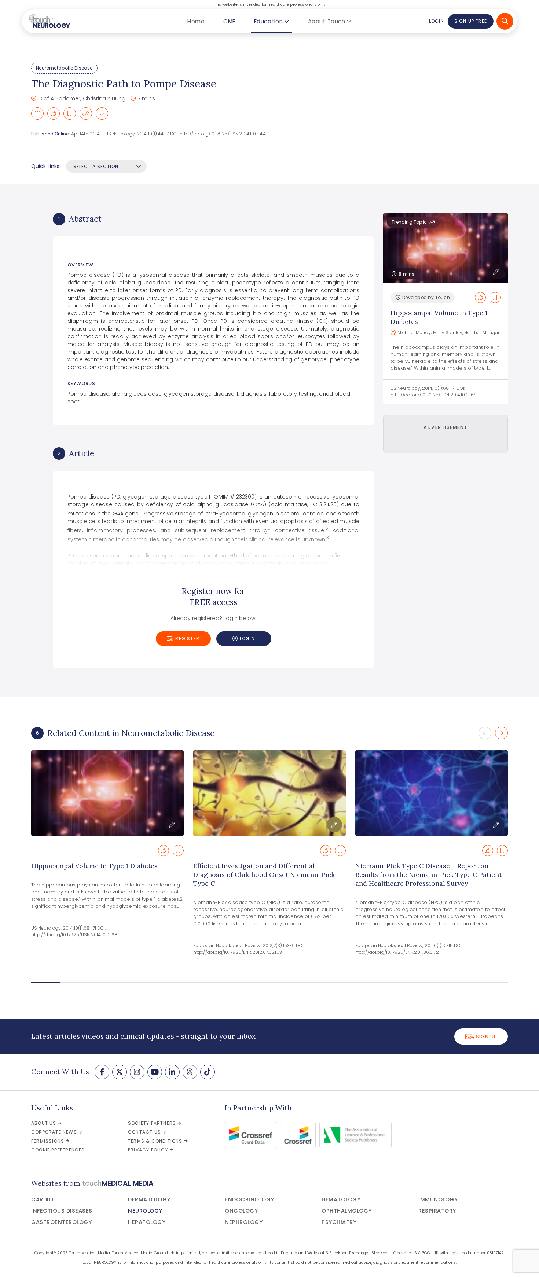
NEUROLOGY (145, 1210)
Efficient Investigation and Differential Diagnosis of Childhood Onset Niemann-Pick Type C (264, 875)
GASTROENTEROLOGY (61, 1222)
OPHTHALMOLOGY (347, 1210)
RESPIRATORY (437, 1210)
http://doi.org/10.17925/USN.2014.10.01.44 (223, 134)
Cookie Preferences (58, 1150)
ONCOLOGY (241, 1210)
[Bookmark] (69, 113)
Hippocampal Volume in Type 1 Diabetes (94, 866)
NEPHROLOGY (244, 1222)
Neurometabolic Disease (64, 68)
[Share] (37, 113)
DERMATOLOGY (149, 1199)
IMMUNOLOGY (438, 1199)
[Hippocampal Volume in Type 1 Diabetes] (107, 793)
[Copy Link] (86, 113)
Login (436, 21)
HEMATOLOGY (341, 1199)
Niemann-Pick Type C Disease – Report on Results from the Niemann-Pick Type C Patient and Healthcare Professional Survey (428, 875)
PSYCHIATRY (339, 1222)
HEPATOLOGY (146, 1222)
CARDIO (42, 1199)
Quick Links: (45, 166)
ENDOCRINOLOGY (249, 1199)
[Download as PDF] (102, 113)
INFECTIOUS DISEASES (61, 1210)
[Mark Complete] (53, 113)
